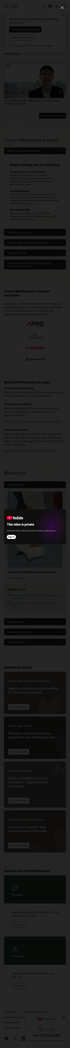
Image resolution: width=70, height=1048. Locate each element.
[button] (62, 7)
